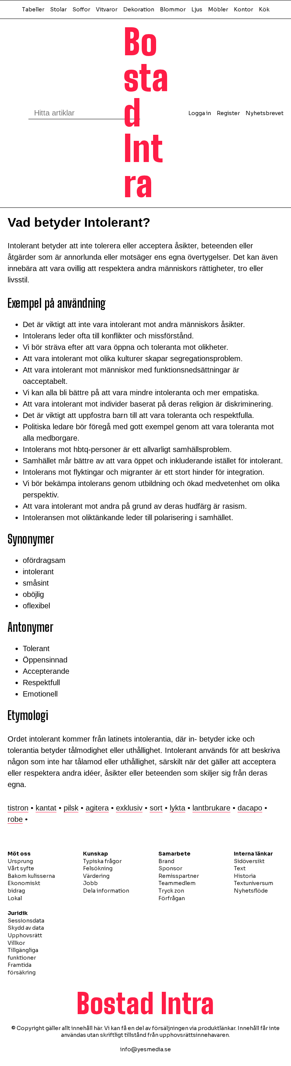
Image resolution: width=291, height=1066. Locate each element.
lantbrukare (211, 808)
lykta (177, 808)
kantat (46, 808)
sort (156, 808)
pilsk (71, 808)
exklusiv (129, 808)
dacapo (250, 808)
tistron (18, 808)
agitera (97, 808)
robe (15, 819)
